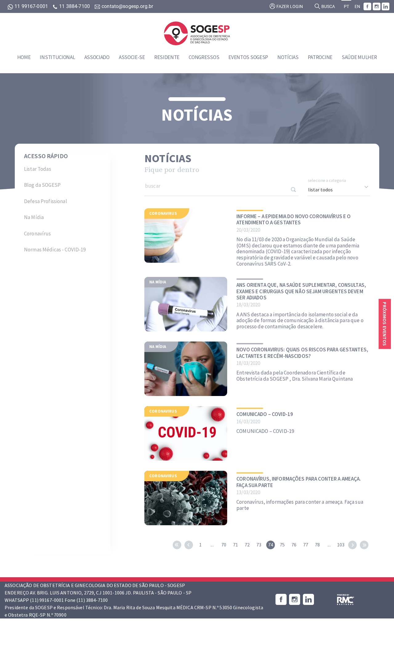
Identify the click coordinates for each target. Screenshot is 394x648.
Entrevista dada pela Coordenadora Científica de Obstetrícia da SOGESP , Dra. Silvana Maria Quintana (294, 376)
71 (235, 545)
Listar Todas (37, 169)
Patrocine (320, 57)
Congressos (204, 57)
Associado (97, 57)
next (352, 545)
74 (270, 545)
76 (293, 545)
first (177, 545)
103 (340, 545)
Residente (166, 57)
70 (223, 545)
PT (346, 6)
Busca (327, 6)
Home (24, 57)
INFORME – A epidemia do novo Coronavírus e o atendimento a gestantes (293, 219)
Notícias (288, 57)
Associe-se (132, 57)
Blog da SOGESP (42, 185)
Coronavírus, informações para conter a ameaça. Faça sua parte (298, 482)
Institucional (57, 57)
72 (247, 545)
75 (282, 545)
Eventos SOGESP (248, 57)
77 (305, 545)
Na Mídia (34, 217)
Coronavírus (37, 233)
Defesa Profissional (45, 201)
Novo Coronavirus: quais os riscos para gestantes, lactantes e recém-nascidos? (302, 352)
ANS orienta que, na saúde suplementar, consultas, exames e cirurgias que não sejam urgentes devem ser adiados (301, 291)
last (364, 545)
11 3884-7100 (74, 6)
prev (188, 545)
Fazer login (289, 6)
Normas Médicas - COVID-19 (55, 249)
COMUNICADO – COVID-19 (264, 414)
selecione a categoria (327, 180)
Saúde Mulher (359, 57)
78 (317, 545)
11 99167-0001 (31, 6)
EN (357, 6)
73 (258, 545)
